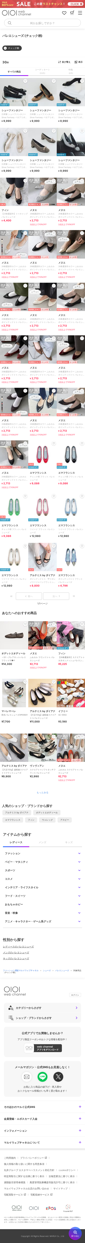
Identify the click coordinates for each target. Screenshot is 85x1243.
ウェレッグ (47, 819)
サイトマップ (60, 1188)
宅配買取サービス (13, 1194)
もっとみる (42, 792)
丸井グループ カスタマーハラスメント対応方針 (29, 1170)
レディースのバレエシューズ (18, 946)
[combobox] (42, 23)
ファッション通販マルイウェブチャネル (21, 970)
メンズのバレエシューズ (16, 952)
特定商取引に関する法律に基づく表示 (24, 1176)
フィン (31, 819)
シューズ (47, 970)
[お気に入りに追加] (25, 624)
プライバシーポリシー (32, 1157)
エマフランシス (12, 819)
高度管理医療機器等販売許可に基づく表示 (52, 1182)
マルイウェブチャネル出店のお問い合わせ (26, 1188)
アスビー (64, 819)
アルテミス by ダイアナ (16, 812)
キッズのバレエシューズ (16, 958)
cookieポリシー (67, 1170)
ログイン (75, 995)
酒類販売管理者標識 (14, 1182)
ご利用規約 (10, 1157)
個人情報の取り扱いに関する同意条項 (24, 1163)
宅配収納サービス (39, 1194)
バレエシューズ (62, 970)
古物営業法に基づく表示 (62, 1176)
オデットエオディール (47, 812)
